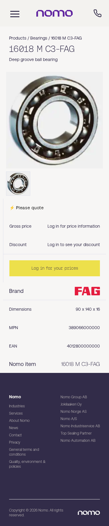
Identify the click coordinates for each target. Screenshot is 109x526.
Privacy (14, 442)
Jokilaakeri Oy (71, 404)
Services (16, 413)
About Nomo (19, 421)
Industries (17, 406)
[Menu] (13, 13)
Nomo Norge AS (74, 411)
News (13, 428)
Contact (15, 435)
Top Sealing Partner (76, 433)
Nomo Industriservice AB (80, 426)
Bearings (38, 38)
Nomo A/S (69, 419)
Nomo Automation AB (78, 440)
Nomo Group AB (74, 397)
